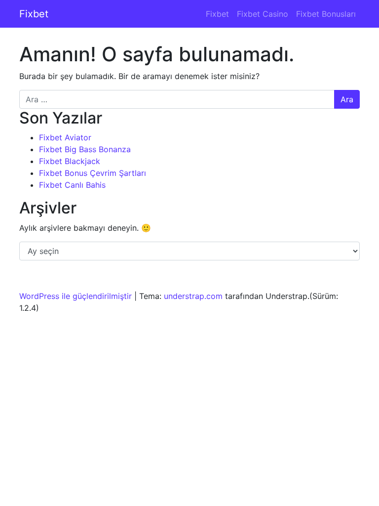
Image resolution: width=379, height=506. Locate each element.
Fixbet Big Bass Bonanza (85, 149)
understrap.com (193, 296)
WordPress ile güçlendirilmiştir (75, 296)
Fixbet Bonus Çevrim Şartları (92, 173)
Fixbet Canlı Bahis (72, 185)
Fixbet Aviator (65, 137)
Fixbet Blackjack (69, 161)
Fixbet (33, 14)
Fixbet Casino (262, 14)
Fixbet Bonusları (326, 14)
